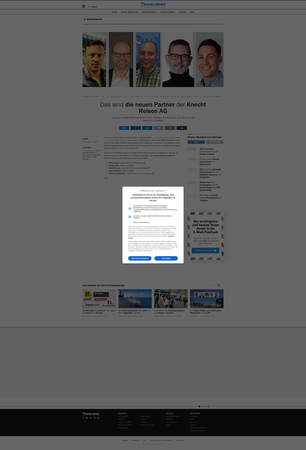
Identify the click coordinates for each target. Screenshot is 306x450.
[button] (153, 222)
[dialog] (153, 225)
